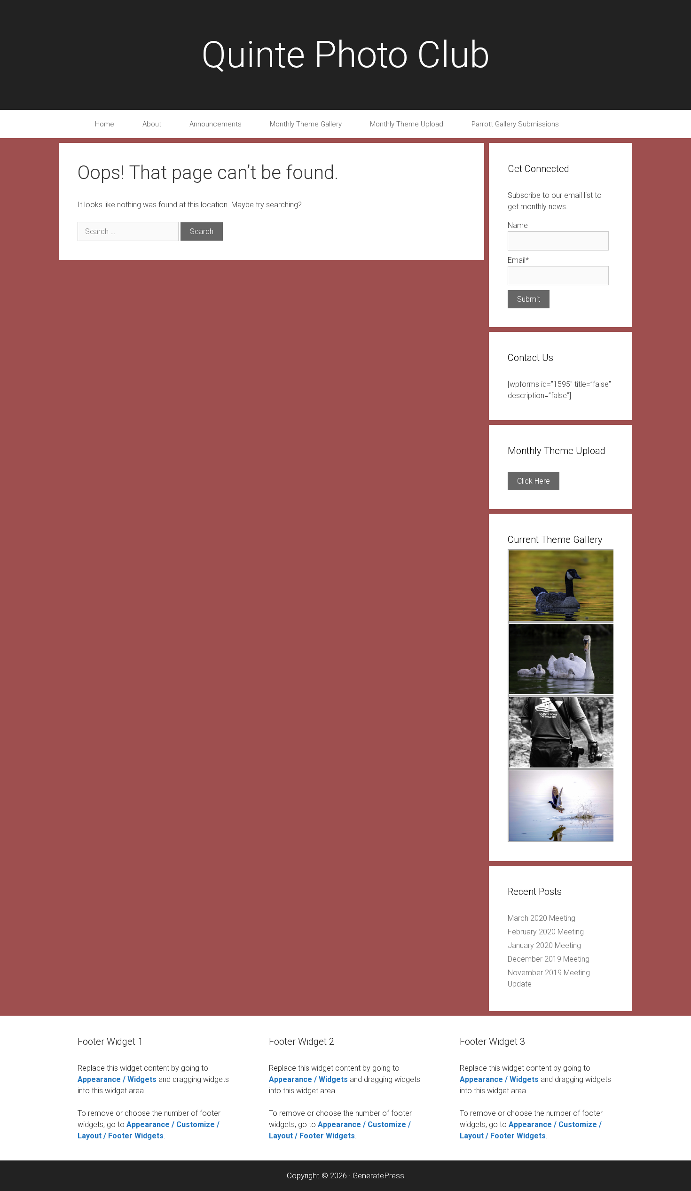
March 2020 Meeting (541, 918)
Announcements (215, 124)
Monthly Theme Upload (406, 124)
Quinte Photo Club (345, 54)
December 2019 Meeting (548, 959)
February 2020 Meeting (546, 931)
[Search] (591, 124)
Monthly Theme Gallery (306, 124)
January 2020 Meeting (544, 945)
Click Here (533, 481)
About (151, 124)
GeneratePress (378, 1175)
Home (104, 124)
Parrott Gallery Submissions (515, 124)
